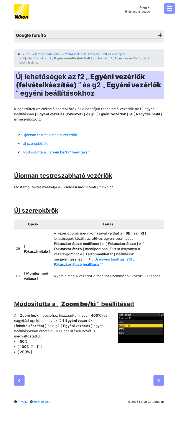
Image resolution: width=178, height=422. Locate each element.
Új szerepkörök (35, 143)
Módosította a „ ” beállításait (56, 152)
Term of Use (42, 401)
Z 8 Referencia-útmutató (43, 54)
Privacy (22, 401)
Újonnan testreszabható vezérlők (50, 135)
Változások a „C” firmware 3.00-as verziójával (95, 54)
